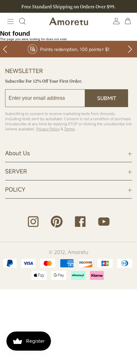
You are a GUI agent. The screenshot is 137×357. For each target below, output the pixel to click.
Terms (69, 128)
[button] (127, 6)
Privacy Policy (48, 128)
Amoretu (78, 252)
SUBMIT (106, 98)
